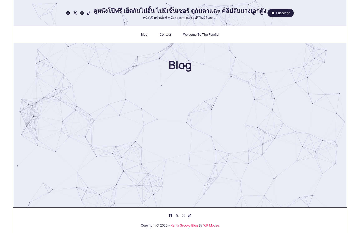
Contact (165, 35)
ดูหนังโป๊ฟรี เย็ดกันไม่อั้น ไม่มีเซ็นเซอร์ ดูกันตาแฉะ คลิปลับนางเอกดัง (180, 10)
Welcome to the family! (201, 35)
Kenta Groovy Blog (184, 225)
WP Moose (211, 225)
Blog (144, 35)
